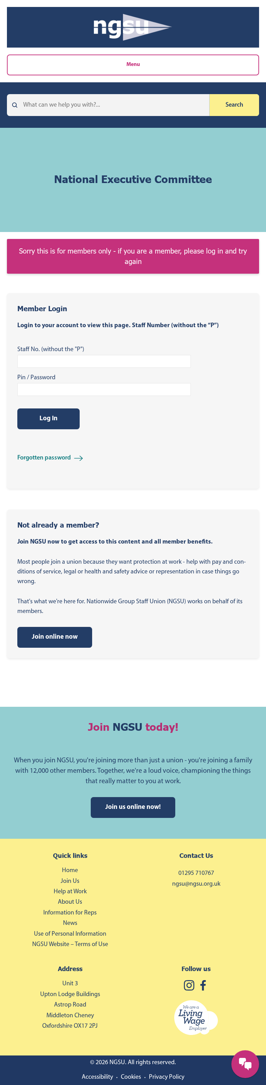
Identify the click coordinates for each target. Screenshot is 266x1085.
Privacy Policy (166, 1077)
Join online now (55, 637)
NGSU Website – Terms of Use (70, 945)
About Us (70, 902)
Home (70, 871)
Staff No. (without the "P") (50, 350)
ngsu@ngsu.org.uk (196, 884)
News (70, 923)
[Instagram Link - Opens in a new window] (189, 986)
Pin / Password (36, 378)
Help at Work (70, 892)
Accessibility (97, 1077)
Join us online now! (133, 807)
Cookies (131, 1077)
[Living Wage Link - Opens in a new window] (196, 1018)
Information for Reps (70, 913)
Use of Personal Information (70, 934)
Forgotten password (44, 458)
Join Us (70, 881)
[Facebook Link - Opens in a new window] (203, 986)
